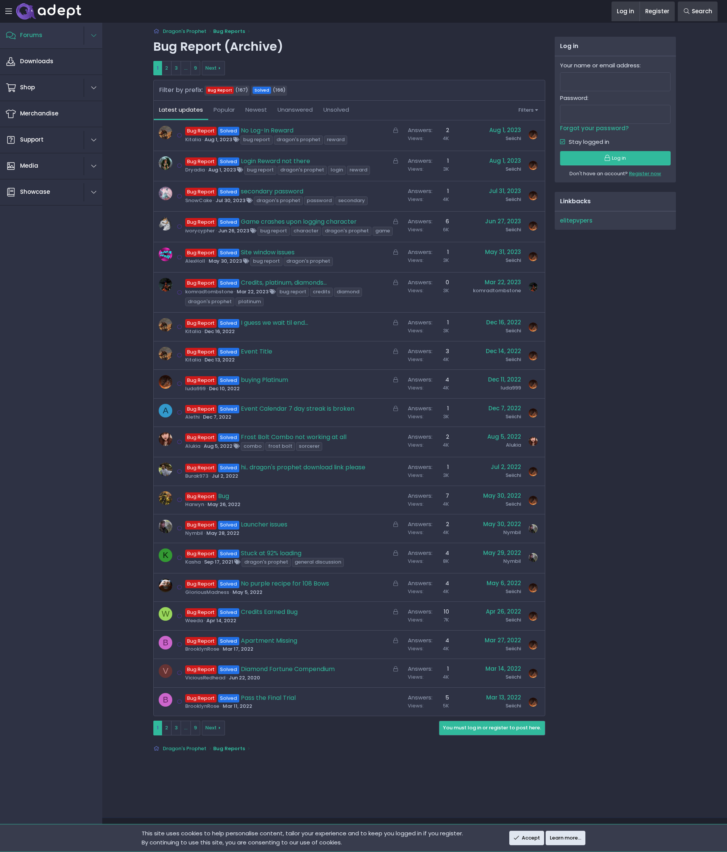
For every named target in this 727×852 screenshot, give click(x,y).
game (382, 230)
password (319, 200)
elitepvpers (576, 220)
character (305, 230)
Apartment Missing (269, 640)
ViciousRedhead (205, 677)
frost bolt (280, 446)
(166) (269, 89)
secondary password (272, 191)
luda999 (195, 388)
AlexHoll (195, 261)
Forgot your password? (594, 128)
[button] (97, 35)
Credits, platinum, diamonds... (284, 282)
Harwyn (194, 504)
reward (336, 139)
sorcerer (309, 446)
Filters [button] (526, 110)
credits (321, 291)
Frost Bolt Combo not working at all (293, 437)
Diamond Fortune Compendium (288, 669)
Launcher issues (264, 524)
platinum (249, 301)
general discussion (318, 561)
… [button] (185, 68)
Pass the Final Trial (268, 697)
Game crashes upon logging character (299, 221)
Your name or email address (600, 65)
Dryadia (195, 169)
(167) (228, 89)
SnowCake (198, 200)
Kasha (193, 561)
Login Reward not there (275, 161)
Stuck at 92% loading (271, 553)
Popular (224, 110)
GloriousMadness (207, 592)
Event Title (256, 351)
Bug (223, 496)
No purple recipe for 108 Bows (285, 583)
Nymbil (194, 533)
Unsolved (336, 110)
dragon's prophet (298, 139)
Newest (256, 110)
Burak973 (196, 476)
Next (211, 68)
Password (573, 98)
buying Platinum (264, 379)
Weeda (194, 620)
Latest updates (181, 110)
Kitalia (193, 139)
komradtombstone (209, 291)
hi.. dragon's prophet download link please (303, 467)
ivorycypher (200, 230)
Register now (645, 173)
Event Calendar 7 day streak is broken (297, 408)
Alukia (192, 446)
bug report (256, 139)
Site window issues (268, 252)
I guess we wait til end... (274, 322)
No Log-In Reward (267, 130)
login (337, 169)
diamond (348, 291)
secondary (351, 200)
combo (252, 446)
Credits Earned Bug (269, 611)
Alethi (192, 417)
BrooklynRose (202, 649)
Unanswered (295, 110)
